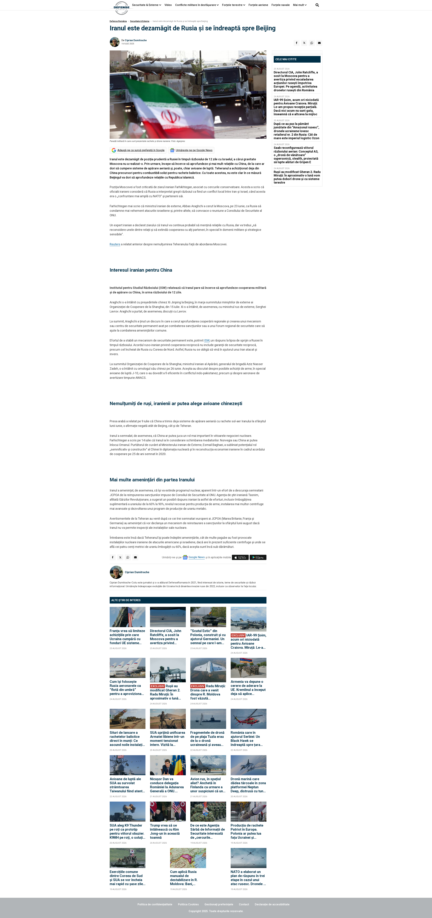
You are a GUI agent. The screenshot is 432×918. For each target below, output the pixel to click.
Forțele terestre (232, 5)
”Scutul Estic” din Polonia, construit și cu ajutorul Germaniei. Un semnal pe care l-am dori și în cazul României (208, 637)
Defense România (118, 21)
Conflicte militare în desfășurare (195, 5)
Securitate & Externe (145, 5)
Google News (197, 557)
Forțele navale (281, 5)
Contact (244, 904)
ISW (206, 340)
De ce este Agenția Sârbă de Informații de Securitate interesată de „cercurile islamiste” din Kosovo (207, 831)
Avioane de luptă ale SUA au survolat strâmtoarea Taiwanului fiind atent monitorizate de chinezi (126, 785)
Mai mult (299, 5)
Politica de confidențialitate (155, 904)
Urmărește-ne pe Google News (194, 150)
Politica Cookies (188, 904)
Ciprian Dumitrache (136, 40)
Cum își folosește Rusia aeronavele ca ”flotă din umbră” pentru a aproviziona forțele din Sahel (125, 688)
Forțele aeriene (258, 5)
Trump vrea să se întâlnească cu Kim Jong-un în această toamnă (165, 831)
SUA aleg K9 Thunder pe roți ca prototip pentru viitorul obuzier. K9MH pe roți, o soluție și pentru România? (127, 831)
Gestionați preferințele (219, 904)
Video (168, 5)
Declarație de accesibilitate (272, 904)
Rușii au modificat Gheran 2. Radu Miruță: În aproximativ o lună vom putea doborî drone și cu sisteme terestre (165, 692)
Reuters (115, 244)
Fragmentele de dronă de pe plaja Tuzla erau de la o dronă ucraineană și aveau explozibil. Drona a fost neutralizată (208, 739)
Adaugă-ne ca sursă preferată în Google (141, 150)
